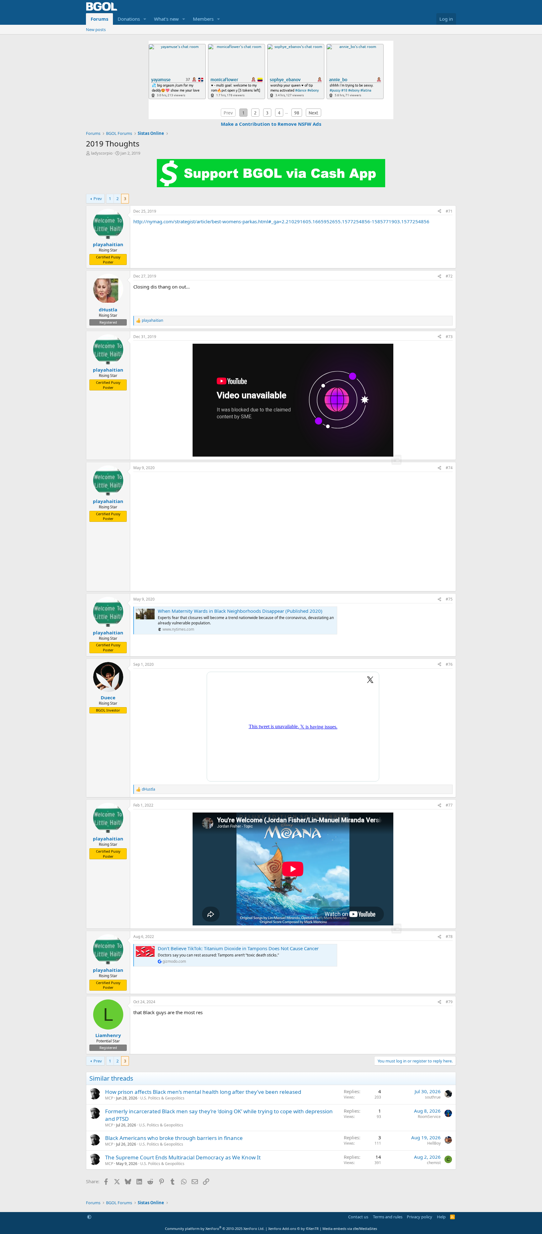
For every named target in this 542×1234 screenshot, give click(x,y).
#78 (449, 936)
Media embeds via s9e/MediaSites (349, 1228)
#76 (449, 664)
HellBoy (434, 1143)
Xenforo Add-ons (293, 1228)
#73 (449, 336)
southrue (433, 1097)
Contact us (358, 1217)
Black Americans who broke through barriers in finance (174, 1137)
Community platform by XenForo (214, 1228)
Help (441, 1217)
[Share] (439, 211)
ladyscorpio (102, 153)
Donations (129, 19)
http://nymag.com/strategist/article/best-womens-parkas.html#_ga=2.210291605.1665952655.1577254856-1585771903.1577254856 (281, 221)
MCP (109, 1098)
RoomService (429, 1116)
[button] (145, 19)
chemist (434, 1162)
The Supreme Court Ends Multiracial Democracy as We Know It (183, 1157)
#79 (449, 1001)
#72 (449, 276)
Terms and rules (387, 1217)
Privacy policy (419, 1217)
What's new (166, 19)
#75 (449, 599)
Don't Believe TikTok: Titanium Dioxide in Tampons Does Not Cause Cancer (238, 948)
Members (203, 19)
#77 (449, 805)
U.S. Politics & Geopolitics (162, 1098)
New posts (96, 29)
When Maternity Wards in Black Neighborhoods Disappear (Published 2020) (240, 611)
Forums (99, 19)
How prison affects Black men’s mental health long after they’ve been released (203, 1091)
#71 (449, 211)
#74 (449, 467)
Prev (97, 198)
